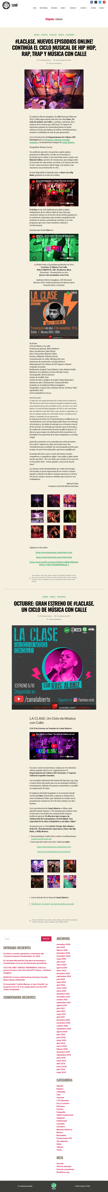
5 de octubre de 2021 (63, 616)
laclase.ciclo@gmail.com (41, 839)
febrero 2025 (62, 950)
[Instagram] (95, 2)
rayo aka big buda (57, 579)
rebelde (60, 922)
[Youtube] (104, 2)
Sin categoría (62, 1141)
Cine (58, 1095)
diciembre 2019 (63, 1052)
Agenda (63, 8)
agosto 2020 (62, 1032)
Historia (93, 8)
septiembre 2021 (64, 1003)
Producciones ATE (64, 1138)
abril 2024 (61, 962)
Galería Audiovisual (65, 1115)
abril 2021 (61, 1017)
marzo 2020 (62, 1046)
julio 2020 (61, 1034)
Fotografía (61, 1112)
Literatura (61, 1127)
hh (72, 575)
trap (65, 579)
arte (33, 575)
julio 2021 (61, 1008)
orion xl (40, 579)
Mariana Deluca (46, 60)
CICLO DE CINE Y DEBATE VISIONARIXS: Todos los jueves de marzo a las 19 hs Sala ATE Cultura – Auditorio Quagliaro (27, 970)
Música (61, 34)
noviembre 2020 (63, 1023)
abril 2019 (61, 1064)
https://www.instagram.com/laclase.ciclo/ (54, 847)
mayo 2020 (61, 1040)
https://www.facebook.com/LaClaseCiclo (54, 557)
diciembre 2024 (63, 953)
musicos (34, 579)
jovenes (41, 577)
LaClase (34, 922)
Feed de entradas (64, 1166)
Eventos (44, 34)
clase (49, 575)
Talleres (60, 1147)
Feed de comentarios (65, 1169)
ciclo (45, 575)
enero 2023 (61, 970)
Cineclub (60, 1098)
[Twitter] (100, 2)
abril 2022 (61, 985)
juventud (74, 920)
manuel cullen (62, 577)
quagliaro (46, 579)
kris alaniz (48, 577)
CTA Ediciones (63, 1100)
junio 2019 (61, 1058)
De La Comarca (63, 1103)
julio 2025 (61, 947)
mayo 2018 (61, 1072)
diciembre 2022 (63, 973)
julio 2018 (61, 1069)
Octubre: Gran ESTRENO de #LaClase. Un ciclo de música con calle (54, 606)
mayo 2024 (61, 959)
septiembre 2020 (64, 1029)
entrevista (62, 575)
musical (74, 577)
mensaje (40, 922)
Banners (60, 1089)
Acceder (60, 1163)
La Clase (54, 577)
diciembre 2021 (63, 994)
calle (42, 575)
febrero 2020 (62, 1049)
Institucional (44, 8)
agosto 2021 (62, 1005)
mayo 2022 (61, 982)
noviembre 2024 (63, 956)
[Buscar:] (21, 939)
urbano (69, 579)
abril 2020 (61, 1043)
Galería (101, 8)
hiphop (59, 920)
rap (50, 579)
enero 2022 (61, 991)
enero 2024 (61, 965)
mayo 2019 (61, 1061)
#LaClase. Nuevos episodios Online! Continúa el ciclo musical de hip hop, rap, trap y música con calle (54, 47)
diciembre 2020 (63, 1020)
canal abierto (40, 920)
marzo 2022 (62, 988)
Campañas (61, 1092)
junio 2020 (61, 1037)
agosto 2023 (62, 968)
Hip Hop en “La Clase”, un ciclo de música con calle (52, 904)
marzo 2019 (61, 1066)
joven (36, 577)
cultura (54, 575)
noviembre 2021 (63, 997)
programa (52, 922)
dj (57, 575)
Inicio (34, 8)
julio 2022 (61, 979)
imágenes (61, 1118)
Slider (59, 1144)
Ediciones (72, 8)
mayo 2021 (61, 1014)
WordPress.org (63, 1172)
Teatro (59, 1150)
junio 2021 (61, 1011)
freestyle (68, 575)
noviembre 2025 (63, 944)
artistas (37, 575)
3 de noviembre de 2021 (63, 60)
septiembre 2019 (64, 1055)
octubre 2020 (62, 1026)
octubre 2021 (62, 1000)
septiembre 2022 (64, 976)
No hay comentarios (55, 63)
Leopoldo (83, 8)
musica (69, 577)
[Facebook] (91, 2)
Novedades (54, 8)
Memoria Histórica (64, 1130)
